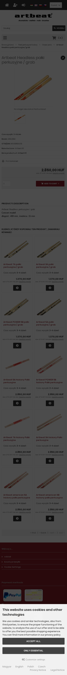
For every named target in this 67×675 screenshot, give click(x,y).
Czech (42, 666)
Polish (30, 666)
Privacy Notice (38, 670)
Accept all (33, 641)
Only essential (33, 650)
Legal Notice (58, 670)
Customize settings (35, 659)
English (19, 666)
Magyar (6, 666)
